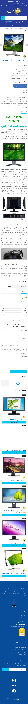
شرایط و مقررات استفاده (20, 647)
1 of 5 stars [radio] (20, 354)
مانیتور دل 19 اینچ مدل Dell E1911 (18, 420)
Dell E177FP (20, 176)
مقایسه (23, 90)
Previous (27, 45)
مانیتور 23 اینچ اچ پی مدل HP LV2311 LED (15, 450)
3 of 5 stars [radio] (17, 354)
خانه (26, 28)
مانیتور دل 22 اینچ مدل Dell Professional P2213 (14, 511)
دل (22, 107)
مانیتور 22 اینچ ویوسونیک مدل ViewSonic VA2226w (14, 543)
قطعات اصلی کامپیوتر (19, 28)
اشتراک (23, 92)
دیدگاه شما (24, 356)
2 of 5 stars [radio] (18, 354)
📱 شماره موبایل (24, 342)
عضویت (5, 669)
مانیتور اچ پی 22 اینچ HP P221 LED (17, 480)
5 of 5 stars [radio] (15, 354)
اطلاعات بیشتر (14, 422)
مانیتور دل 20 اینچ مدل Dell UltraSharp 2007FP (14, 573)
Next (1, 45)
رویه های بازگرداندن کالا (20, 649)
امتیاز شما (24, 353)
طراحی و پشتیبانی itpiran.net (14, 699)
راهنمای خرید (23, 645)
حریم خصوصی (22, 654)
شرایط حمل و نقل (22, 652)
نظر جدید (18, 512)
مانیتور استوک (8, 105)
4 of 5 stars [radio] (16, 354)
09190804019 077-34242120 (19, 624)
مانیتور (10, 28)
